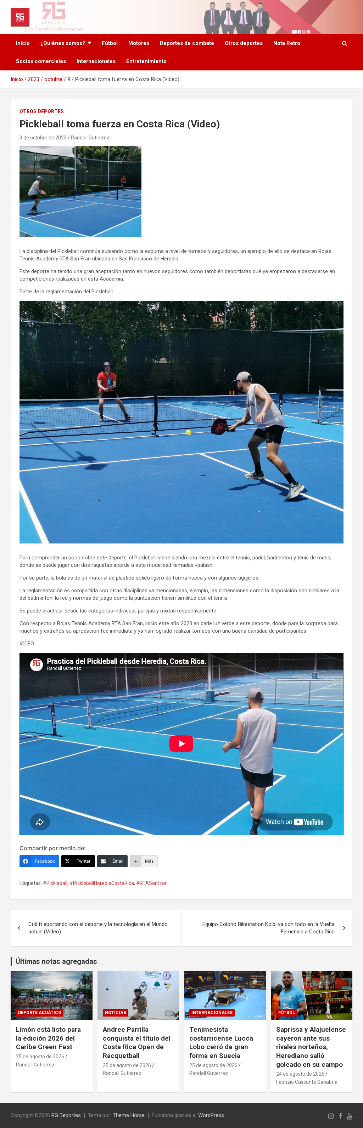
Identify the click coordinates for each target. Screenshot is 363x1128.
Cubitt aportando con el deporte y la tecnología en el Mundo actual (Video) (98, 928)
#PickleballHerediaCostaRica (101, 883)
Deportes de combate (187, 43)
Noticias (115, 1012)
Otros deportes (244, 43)
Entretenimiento (146, 61)
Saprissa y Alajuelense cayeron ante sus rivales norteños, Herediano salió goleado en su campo (311, 1047)
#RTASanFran (152, 883)
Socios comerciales (41, 61)
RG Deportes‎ (66, 1115)
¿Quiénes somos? (62, 43)
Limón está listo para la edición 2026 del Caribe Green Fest (48, 1038)
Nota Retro (286, 43)
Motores (138, 43)
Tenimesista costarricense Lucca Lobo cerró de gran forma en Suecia (221, 1042)
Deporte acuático (39, 1012)
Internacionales (96, 61)
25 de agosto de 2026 (40, 1056)
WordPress (211, 1115)
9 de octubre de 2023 (43, 137)
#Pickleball (55, 883)
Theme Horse (129, 1115)
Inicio (23, 43)
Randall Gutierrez (90, 137)
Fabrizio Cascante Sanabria (306, 1082)
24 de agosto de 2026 (300, 1074)
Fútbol (110, 43)
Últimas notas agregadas (56, 961)
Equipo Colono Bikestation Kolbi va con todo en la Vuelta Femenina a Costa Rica (268, 928)
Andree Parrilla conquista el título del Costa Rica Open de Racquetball (137, 1042)
